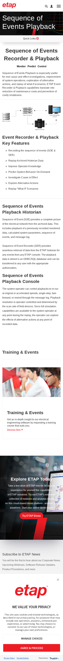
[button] (58, 579)
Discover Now (14, 429)
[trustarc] (54, 658)
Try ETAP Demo (31, 516)
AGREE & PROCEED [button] (31, 648)
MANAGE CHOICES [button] (31, 638)
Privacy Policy (9, 658)
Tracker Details (23, 658)
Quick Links (29, 38)
